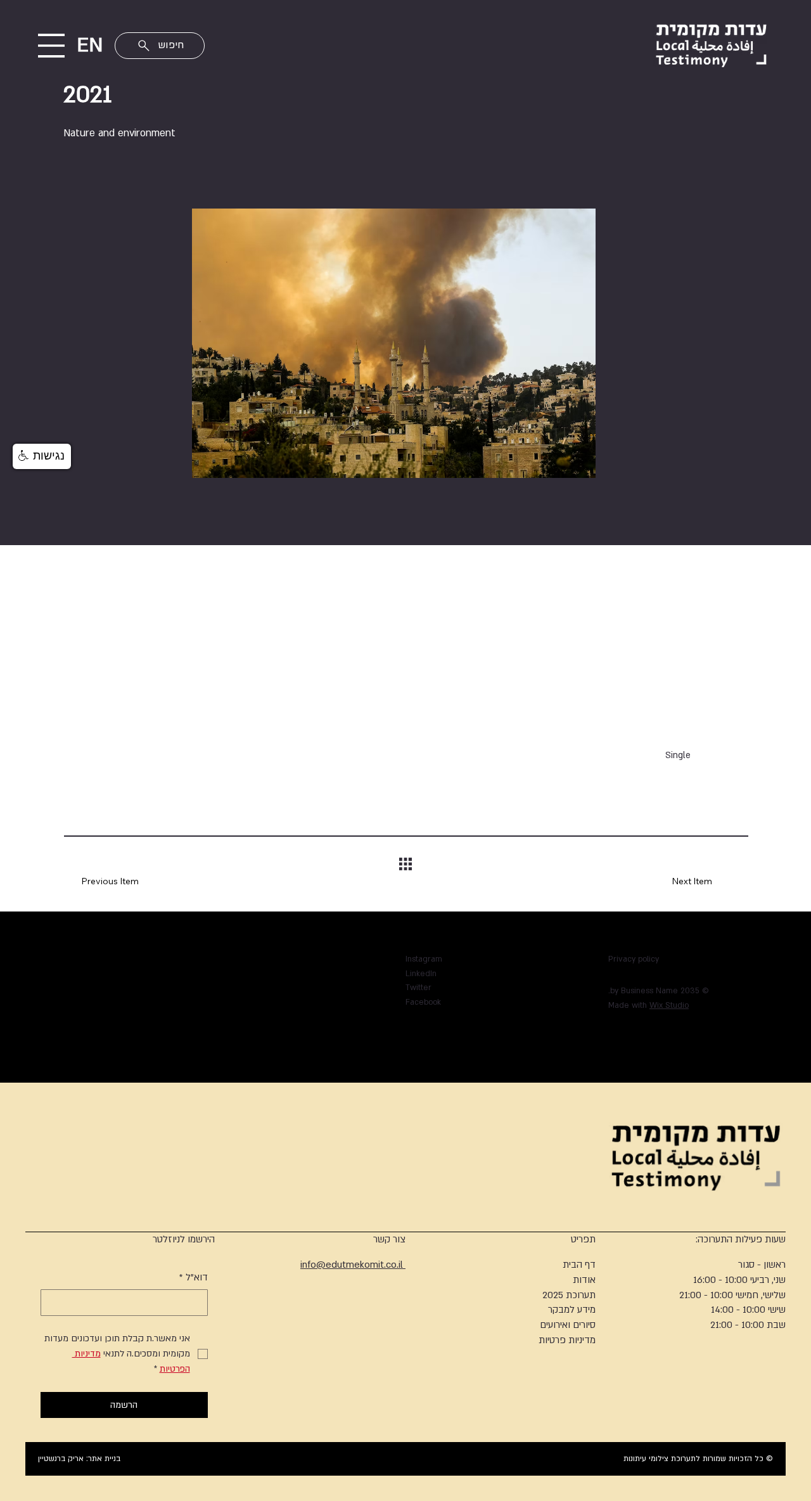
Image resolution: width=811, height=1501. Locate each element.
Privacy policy (633, 959)
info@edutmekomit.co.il (353, 1264)
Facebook (423, 1002)
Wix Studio (669, 1005)
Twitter (418, 987)
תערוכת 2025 (569, 1295)
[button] (42, 456)
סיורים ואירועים (568, 1324)
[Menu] (51, 45)
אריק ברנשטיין (61, 1458)
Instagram (424, 959)
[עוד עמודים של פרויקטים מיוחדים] (287, 1020)
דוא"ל (193, 1277)
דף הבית (579, 1264)
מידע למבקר (572, 1309)
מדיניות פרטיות (567, 1340)
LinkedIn (421, 974)
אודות (584, 1279)
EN (90, 45)
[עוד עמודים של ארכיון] (333, 1034)
